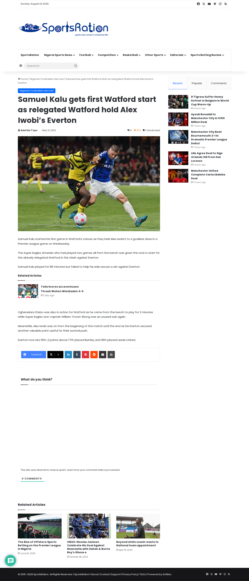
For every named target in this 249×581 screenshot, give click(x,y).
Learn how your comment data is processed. (93, 470)
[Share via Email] (102, 354)
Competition (107, 55)
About (94, 574)
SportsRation (30, 55)
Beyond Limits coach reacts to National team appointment (137, 543)
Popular (197, 83)
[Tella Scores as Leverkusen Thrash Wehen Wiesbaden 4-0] (28, 291)
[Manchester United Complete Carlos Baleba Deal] (178, 176)
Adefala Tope (29, 130)
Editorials (176, 55)
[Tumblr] (77, 354)
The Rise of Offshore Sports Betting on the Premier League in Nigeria (39, 545)
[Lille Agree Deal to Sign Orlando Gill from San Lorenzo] (178, 158)
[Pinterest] (85, 354)
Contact (104, 574)
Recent (178, 83)
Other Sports (154, 55)
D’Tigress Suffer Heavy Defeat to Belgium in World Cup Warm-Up (210, 100)
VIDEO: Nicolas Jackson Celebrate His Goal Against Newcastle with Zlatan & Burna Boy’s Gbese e (88, 547)
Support (115, 574)
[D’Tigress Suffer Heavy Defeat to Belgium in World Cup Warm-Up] (178, 102)
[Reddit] (94, 354)
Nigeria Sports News (58, 55)
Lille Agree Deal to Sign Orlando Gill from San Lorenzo (207, 157)
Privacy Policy (130, 574)
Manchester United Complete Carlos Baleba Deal (208, 174)
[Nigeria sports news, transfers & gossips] (63, 28)
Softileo (167, 574)
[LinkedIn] (68, 354)
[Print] (111, 354)
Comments (219, 83)
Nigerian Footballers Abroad (47, 79)
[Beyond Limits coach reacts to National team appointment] (138, 526)
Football (85, 55)
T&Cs (143, 574)
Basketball (130, 55)
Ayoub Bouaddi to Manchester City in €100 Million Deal (208, 118)
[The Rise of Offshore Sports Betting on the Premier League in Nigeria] (40, 526)
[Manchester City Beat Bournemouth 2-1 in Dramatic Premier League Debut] (178, 137)
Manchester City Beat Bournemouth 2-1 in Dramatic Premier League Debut (209, 137)
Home (24, 79)
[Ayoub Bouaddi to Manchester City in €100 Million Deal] (178, 119)
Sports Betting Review (205, 55)
